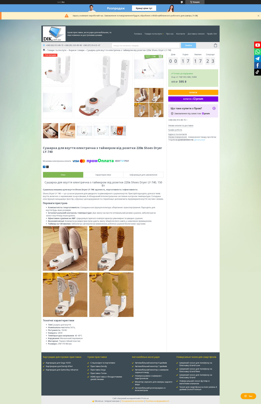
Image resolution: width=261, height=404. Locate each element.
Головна (138, 33)
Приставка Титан (98, 373)
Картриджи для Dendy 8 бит (59, 366)
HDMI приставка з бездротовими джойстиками (106, 378)
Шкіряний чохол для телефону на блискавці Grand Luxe (195, 364)
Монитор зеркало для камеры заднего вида (153, 383)
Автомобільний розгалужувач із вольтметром (150, 389)
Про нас (170, 33)
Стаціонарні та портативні (102, 362)
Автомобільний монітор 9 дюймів (151, 362)
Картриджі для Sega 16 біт (58, 362)
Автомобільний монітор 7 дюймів (151, 366)
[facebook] (44, 167)
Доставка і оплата (196, 33)
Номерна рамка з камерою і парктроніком (148, 377)
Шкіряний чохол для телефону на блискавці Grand (195, 376)
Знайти (188, 45)
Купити (193, 92)
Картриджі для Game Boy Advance (62, 369)
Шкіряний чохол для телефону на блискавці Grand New (195, 370)
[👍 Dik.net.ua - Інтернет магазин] (54, 33)
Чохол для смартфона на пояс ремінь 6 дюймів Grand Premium (198, 388)
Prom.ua (145, 398)
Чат (251, 396)
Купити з (188, 99)
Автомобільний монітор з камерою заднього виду (152, 371)
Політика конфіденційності (157, 401)
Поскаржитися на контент (132, 401)
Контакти (180, 33)
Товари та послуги (153, 33)
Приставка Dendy (98, 366)
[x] (47, 167)
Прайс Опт (212, 33)
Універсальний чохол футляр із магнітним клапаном (194, 382)
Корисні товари (76, 50)
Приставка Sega (98, 369)
